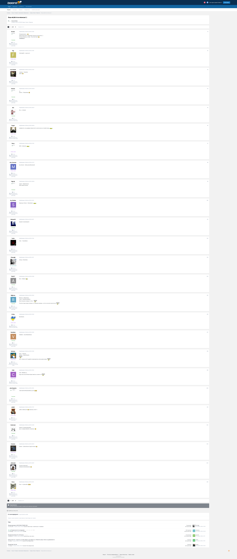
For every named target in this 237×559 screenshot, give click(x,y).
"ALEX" (13, 276)
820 (14, 230)
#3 (207, 69)
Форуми (8, 9)
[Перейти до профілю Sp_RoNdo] (13, 205)
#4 (207, 88)
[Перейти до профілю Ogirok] (13, 186)
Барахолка (15, 6)
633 (14, 473)
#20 (207, 388)
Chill (13, 370)
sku (13, 107)
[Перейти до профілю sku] (13, 112)
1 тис (14, 287)
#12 (207, 238)
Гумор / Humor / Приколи (27, 22)
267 (14, 342)
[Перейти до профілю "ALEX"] (13, 281)
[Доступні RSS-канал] (229, 551)
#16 (207, 314)
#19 (207, 370)
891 (13, 99)
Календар (15, 9)
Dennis (13, 88)
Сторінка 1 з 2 (20, 26)
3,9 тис (13, 211)
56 (33, 530)
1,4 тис (13, 136)
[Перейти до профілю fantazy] (13, 355)
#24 (207, 462)
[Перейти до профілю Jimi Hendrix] (13, 392)
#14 (207, 276)
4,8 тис (13, 61)
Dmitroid (13, 425)
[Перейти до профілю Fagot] (13, 130)
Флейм (24, 531)
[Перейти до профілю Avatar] (9, 21)
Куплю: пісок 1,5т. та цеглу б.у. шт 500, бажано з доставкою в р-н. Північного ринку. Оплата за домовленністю (31, 539)
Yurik (13, 238)
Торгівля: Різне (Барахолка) (27, 540)
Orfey (13, 314)
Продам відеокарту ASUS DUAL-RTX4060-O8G (18, 525)
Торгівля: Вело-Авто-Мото (29, 536)
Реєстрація (226, 2)
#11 (207, 219)
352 (14, 435)
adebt (13, 407)
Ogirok (13, 181)
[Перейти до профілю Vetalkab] (13, 336)
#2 (207, 50)
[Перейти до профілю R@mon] (13, 299)
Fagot (13, 125)
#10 (207, 200)
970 (14, 118)
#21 (207, 407)
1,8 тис (13, 417)
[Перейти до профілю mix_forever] (13, 167)
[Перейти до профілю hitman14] (13, 224)
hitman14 (13, 219)
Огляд (9, 6)
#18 (207, 351)
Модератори (27, 9)
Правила (20, 9)
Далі (13, 26)
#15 (207, 295)
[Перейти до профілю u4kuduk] (13, 467)
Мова (104, 554)
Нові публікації (29, 6)
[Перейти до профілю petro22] (194, 535)
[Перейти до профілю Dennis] (13, 93)
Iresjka (11, 545)
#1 (207, 31)
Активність (21, 6)
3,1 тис (13, 325)
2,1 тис (13, 454)
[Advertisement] (220, 23)
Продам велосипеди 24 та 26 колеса (16, 534)
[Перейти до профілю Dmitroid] (13, 429)
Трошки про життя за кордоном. (18, 530)
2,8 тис (13, 380)
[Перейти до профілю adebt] (13, 411)
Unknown (197, 530)
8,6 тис (13, 173)
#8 (207, 162)
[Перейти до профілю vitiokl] (194, 540)
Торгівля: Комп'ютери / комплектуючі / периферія (33, 526)
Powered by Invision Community (118, 557)
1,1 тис (13, 42)
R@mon (13, 295)
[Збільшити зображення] (28, 34)
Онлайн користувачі (36, 9)
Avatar (16, 20)
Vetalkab (13, 332)
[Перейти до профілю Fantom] (13, 448)
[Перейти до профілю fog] (13, 55)
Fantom (13, 444)
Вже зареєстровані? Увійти (215, 2)
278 (14, 192)
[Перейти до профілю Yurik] (13, 243)
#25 (207, 481)
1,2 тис (13, 306)
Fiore (13, 482)
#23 (207, 443)
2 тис (14, 80)
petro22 (11, 536)
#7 (207, 143)
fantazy (13, 351)
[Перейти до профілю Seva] (13, 148)
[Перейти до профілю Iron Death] (13, 74)
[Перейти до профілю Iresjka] (194, 545)
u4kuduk (13, 463)
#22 (207, 424)
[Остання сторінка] (15, 27)
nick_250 (11, 526)
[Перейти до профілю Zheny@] (13, 261)
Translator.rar (22, 38)
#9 (207, 181)
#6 (207, 125)
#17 (207, 332)
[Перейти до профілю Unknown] (194, 531)
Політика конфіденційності (112, 554)
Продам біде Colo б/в (12, 544)
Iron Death (13, 69)
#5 (207, 107)
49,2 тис (13, 268)
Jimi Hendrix (13, 388)
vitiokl (11, 540)
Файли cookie (131, 554)
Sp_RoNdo (13, 200)
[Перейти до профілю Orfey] (13, 318)
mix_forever (13, 162)
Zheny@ (13, 257)
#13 (207, 257)
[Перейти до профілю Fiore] (13, 486)
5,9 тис (13, 249)
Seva (13, 143)
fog (13, 50)
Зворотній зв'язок (123, 554)
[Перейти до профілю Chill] (13, 374)
